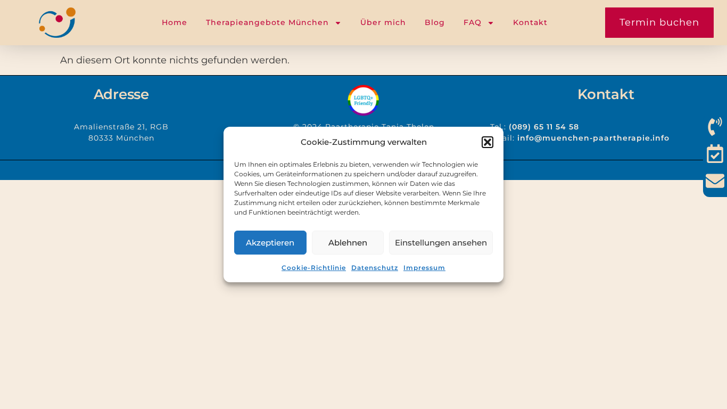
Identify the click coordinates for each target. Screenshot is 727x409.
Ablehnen (347, 243)
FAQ (473, 22)
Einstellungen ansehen (441, 243)
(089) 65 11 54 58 (544, 127)
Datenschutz (374, 268)
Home (174, 22)
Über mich (383, 22)
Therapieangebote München (267, 22)
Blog (435, 22)
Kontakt (530, 22)
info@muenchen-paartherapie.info (593, 138)
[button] (487, 142)
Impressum (424, 268)
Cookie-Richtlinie (314, 268)
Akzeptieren (270, 243)
